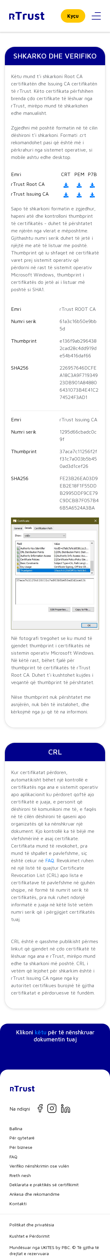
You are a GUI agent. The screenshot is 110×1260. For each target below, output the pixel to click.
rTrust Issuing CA (30, 194)
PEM (79, 174)
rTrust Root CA (28, 184)
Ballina (15, 1128)
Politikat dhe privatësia (31, 1224)
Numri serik (23, 321)
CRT (66, 174)
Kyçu (73, 16)
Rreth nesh (20, 1175)
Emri (16, 174)
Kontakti (18, 1203)
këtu (40, 1032)
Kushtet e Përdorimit (29, 1236)
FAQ (49, 860)
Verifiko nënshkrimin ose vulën (39, 1165)
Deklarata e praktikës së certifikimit (44, 1184)
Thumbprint (24, 341)
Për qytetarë (22, 1137)
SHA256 (19, 367)
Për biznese (20, 1147)
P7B (92, 174)
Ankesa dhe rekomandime (34, 1194)
